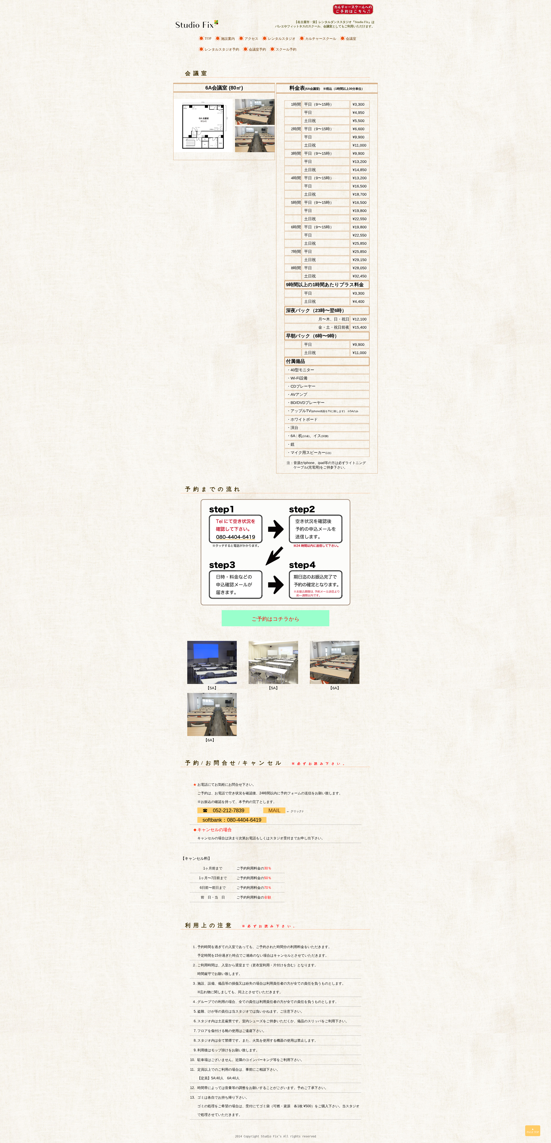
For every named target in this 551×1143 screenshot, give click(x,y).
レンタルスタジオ (282, 38)
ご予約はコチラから (276, 619)
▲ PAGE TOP (533, 1131)
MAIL (274, 810)
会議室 (351, 38)
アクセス (251, 38)
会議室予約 (257, 49)
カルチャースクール (320, 38)
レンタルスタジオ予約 (222, 49)
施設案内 (228, 38)
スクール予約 (286, 49)
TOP (208, 38)
